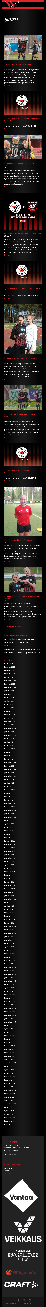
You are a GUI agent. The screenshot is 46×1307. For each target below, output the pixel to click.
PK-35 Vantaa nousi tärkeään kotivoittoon (19, 646)
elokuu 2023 (8, 786)
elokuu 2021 (8, 868)
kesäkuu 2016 (9, 1080)
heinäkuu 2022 (9, 831)
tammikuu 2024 (10, 769)
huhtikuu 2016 (9, 1087)
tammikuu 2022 (10, 851)
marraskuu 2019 (10, 940)
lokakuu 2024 (9, 739)
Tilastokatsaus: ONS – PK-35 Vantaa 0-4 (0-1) (22, 289)
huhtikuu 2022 (9, 841)
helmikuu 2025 (9, 725)
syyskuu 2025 (9, 701)
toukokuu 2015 (9, 1124)
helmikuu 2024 (9, 766)
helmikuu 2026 (9, 684)
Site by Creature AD (32, 1304)
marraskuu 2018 (10, 981)
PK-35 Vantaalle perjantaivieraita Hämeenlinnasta (22, 649)
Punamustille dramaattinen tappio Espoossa (20, 639)
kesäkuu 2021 (9, 875)
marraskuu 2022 (10, 817)
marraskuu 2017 (10, 1022)
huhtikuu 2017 (9, 1046)
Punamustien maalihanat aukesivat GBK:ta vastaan (22, 597)
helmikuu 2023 (9, 807)
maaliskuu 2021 (10, 885)
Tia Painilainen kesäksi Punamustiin (19, 540)
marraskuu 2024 (10, 735)
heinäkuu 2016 (9, 1076)
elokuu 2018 (8, 991)
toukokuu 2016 (9, 1083)
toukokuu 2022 (9, 838)
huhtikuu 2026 (9, 677)
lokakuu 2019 (9, 943)
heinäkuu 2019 (9, 954)
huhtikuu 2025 (9, 718)
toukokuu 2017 (9, 1042)
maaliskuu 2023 (10, 803)
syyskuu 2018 (9, 988)
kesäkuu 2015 (9, 1121)
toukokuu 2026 (9, 674)
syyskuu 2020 (9, 906)
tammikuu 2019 (10, 974)
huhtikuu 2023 (9, 800)
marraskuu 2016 (10, 1063)
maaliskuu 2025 (10, 722)
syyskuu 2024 (9, 742)
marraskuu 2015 (10, 1104)
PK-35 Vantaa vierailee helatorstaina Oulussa (19, 415)
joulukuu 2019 (9, 937)
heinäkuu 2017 (9, 1036)
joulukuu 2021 (9, 855)
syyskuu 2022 (9, 824)
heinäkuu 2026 (9, 667)
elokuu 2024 (8, 745)
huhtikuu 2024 (9, 759)
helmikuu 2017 (9, 1053)
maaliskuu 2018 (10, 1008)
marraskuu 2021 (10, 858)
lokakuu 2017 (9, 1025)
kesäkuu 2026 (9, 670)
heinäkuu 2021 (9, 872)
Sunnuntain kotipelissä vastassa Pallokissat (22, 234)
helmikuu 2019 (9, 971)
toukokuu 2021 (9, 878)
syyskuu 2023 (9, 783)
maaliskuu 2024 (10, 762)
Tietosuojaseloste (10, 1154)
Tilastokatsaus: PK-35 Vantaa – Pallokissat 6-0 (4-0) (22, 119)
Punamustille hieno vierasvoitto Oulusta (21, 358)
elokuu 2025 (8, 704)
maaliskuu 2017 (10, 1049)
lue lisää (7, 85)
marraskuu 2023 (10, 776)
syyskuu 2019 (9, 947)
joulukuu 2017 (9, 1018)
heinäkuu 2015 (9, 1117)
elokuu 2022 (8, 827)
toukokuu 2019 (9, 960)
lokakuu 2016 (9, 1066)
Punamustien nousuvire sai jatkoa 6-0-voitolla (20, 164)
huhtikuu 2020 (9, 923)
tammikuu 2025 (10, 728)
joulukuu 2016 (9, 1059)
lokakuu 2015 (9, 1107)
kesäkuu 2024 (9, 752)
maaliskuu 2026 (10, 680)
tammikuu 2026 (10, 687)
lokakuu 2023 (9, 779)
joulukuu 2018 (9, 977)
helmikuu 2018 (9, 1012)
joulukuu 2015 (9, 1100)
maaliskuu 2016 (10, 1090)
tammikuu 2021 (10, 892)
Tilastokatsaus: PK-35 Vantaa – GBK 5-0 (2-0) (22, 471)
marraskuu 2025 (10, 694)
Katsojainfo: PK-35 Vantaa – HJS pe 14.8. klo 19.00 (22, 653)
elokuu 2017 (8, 1032)
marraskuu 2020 (10, 899)
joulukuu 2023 (9, 773)
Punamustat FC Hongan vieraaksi (16, 642)
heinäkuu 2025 (9, 708)
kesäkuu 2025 (9, 711)
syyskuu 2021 (9, 865)
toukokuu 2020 (9, 919)
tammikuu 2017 (10, 1056)
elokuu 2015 (8, 1114)
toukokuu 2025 (9, 715)
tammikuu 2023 (10, 810)
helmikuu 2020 (9, 930)
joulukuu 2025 (9, 691)
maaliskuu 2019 (10, 967)
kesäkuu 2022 (9, 834)
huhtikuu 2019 (9, 964)
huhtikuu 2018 (9, 1005)
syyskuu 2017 (9, 1029)
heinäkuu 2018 (9, 995)
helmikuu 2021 (9, 889)
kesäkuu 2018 (9, 998)
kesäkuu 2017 (9, 1039)
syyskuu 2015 (9, 1111)
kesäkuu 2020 (9, 916)
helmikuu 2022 (9, 848)
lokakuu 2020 (9, 902)
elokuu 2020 (8, 909)
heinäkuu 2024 (9, 749)
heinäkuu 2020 (9, 913)
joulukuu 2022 (9, 814)
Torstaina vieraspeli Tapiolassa (17, 64)
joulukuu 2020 (9, 896)
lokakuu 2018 (9, 984)
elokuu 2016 (8, 1073)
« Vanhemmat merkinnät (13, 627)
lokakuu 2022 (9, 820)
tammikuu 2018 (10, 1015)
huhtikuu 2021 (9, 882)
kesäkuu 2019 (9, 957)
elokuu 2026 (8, 663)
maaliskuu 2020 (10, 926)
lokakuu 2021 (9, 861)
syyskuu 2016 (9, 1070)
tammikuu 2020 (10, 933)
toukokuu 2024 (9, 756)
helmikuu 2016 (9, 1094)
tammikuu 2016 (10, 1097)
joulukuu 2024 (9, 732)
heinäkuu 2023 (9, 790)
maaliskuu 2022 (10, 844)
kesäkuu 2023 (9, 793)
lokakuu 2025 (9, 698)
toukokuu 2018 (9, 1001)
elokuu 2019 (8, 950)
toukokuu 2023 (9, 797)
